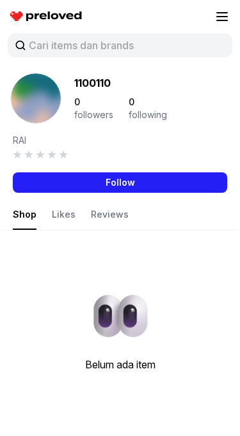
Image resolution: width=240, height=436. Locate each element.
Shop (24, 214)
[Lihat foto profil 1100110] (35, 98)
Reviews (110, 214)
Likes (64, 214)
